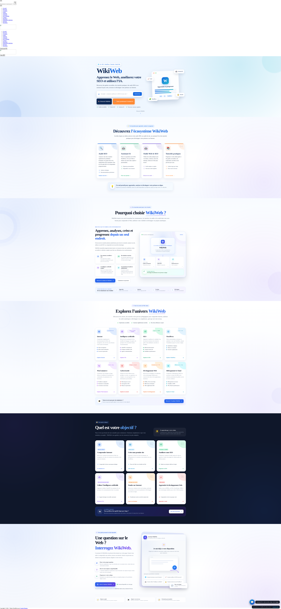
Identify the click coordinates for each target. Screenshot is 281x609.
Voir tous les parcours (175, 511)
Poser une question (126, 175)
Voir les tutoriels (170, 175)
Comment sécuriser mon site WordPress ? (173, 582)
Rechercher (137, 93)
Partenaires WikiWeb (8, 43)
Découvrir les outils (148, 175)
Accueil (5, 31)
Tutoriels (5, 36)
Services (5, 44)
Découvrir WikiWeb (104, 101)
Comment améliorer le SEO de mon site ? (173, 577)
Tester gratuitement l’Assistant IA (123, 101)
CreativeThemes (24, 608)
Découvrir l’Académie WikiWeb (173, 401)
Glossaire (5, 38)
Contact (5, 40)
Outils (4, 35)
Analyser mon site (103, 175)
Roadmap (5, 42)
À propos (5, 34)
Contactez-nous (275, 606)
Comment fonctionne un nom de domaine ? (153, 577)
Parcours (5, 32)
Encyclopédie (6, 39)
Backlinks (5, 46)
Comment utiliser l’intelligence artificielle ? (153, 582)
